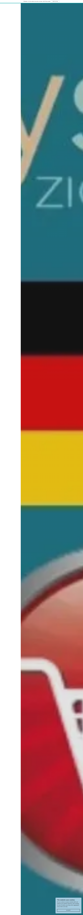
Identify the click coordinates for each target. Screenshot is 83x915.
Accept (68, 910)
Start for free (55, 1)
